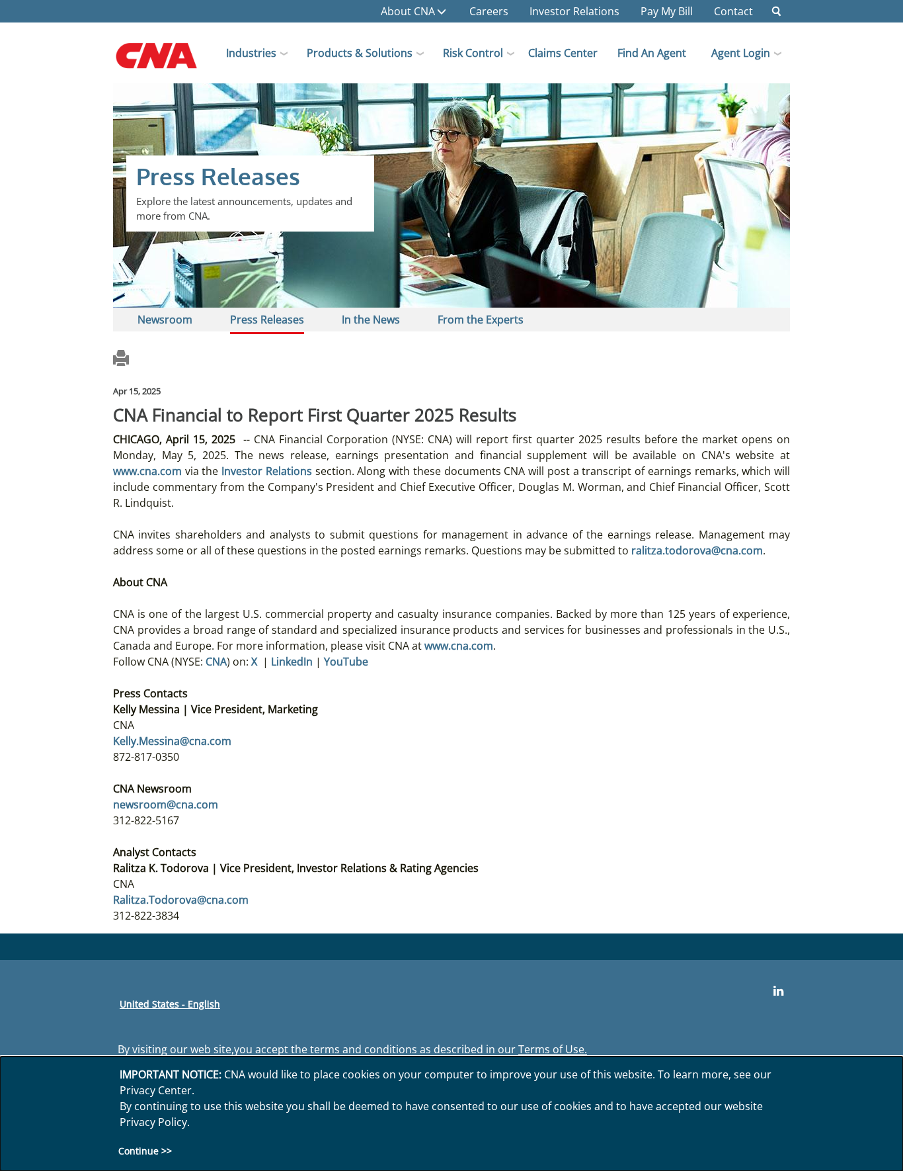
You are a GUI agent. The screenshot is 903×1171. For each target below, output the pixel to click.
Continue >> (145, 1151)
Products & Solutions (359, 53)
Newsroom (164, 319)
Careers (488, 11)
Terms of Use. (552, 1049)
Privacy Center (156, 1090)
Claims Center (563, 53)
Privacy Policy (153, 1122)
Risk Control (473, 53)
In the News (371, 319)
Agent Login (740, 53)
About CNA (408, 11)
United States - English (170, 1004)
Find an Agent (651, 53)
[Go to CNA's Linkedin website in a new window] (778, 991)
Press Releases (267, 319)
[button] (777, 11)
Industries (251, 53)
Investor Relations (574, 11)
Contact (733, 11)
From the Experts (481, 319)
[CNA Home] (167, 60)
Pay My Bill (667, 11)
